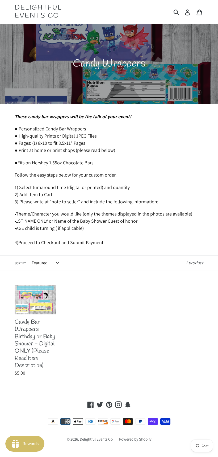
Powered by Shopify (135, 439)
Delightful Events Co (38, 12)
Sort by (20, 263)
